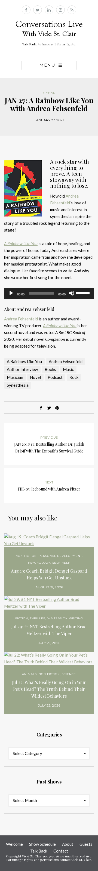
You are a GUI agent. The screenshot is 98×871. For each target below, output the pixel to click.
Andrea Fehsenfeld (21, 318)
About (67, 844)
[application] (49, 293)
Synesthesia (18, 385)
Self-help (61, 562)
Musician (15, 377)
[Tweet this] (49, 408)
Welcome (14, 844)
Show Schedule (42, 844)
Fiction (49, 93)
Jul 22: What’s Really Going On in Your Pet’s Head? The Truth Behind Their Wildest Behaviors (49, 689)
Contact (60, 850)
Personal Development (60, 556)
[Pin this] (57, 408)
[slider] (83, 293)
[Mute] (71, 293)
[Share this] (41, 408)
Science (69, 674)
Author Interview (22, 369)
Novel (35, 377)
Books (50, 369)
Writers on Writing (65, 618)
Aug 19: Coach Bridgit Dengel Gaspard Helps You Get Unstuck (49, 574)
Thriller (37, 618)
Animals (29, 674)
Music (68, 369)
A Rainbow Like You (24, 361)
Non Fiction (26, 556)
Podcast (55, 377)
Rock (73, 377)
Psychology (39, 562)
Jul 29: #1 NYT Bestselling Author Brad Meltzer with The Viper (49, 630)
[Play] (11, 293)
